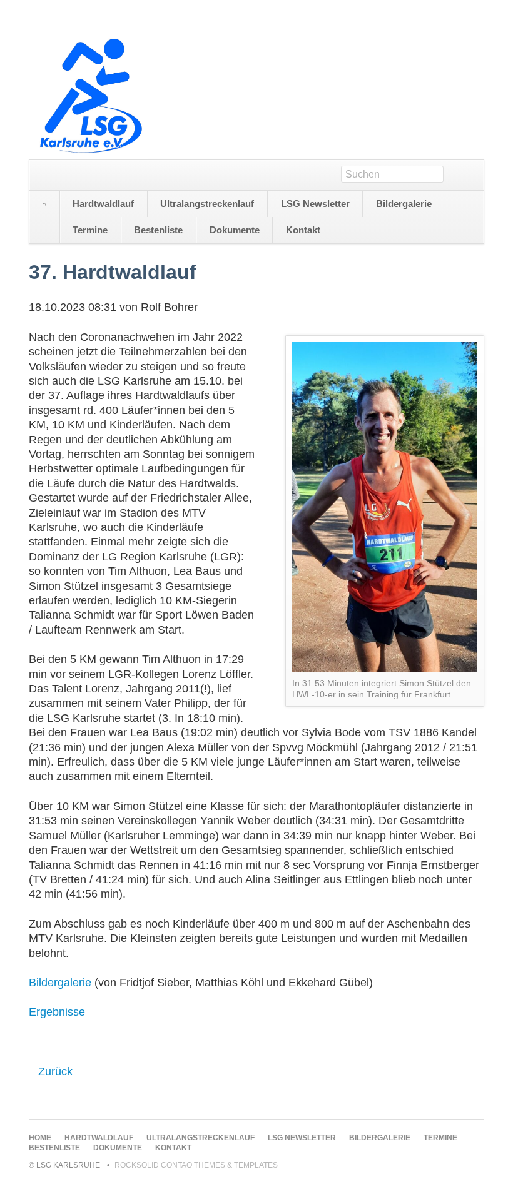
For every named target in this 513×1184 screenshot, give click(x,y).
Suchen (471, 175)
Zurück (55, 1071)
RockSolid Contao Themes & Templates (196, 1165)
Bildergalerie (60, 982)
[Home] (44, 205)
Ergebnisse (57, 1012)
